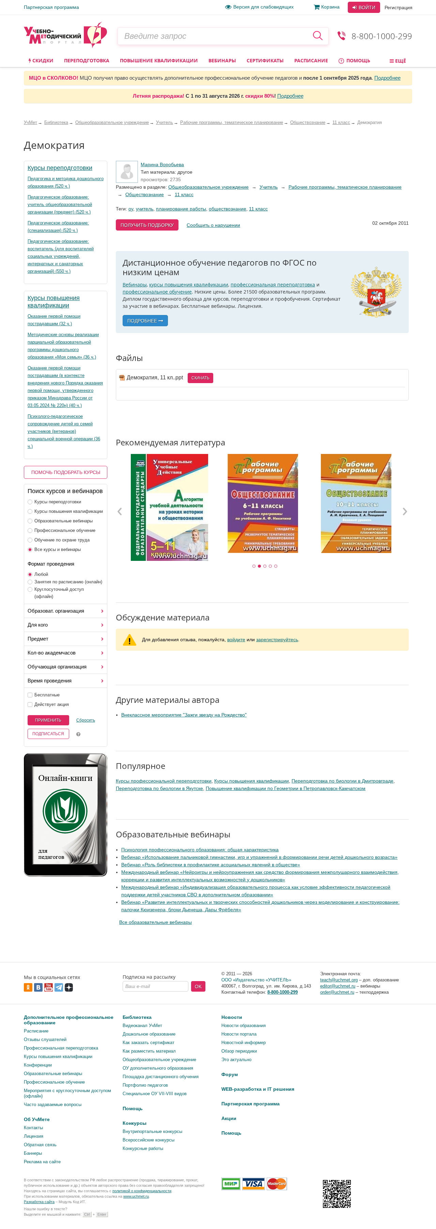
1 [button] (254, 566)
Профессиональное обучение (64, 530)
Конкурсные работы (143, 1148)
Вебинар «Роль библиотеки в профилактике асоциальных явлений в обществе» (210, 864)
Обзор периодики (239, 1051)
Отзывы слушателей (45, 1039)
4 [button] (270, 566)
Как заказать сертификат (148, 1042)
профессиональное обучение (157, 291)
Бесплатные (47, 694)
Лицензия (33, 1136)
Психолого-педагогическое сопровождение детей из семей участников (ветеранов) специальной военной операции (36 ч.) (64, 431)
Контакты (33, 1127)
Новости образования (243, 1025)
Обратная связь (40, 1144)
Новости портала (238, 1034)
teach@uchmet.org (339, 979)
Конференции (38, 1065)
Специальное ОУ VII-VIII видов (155, 1093)
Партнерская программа (51, 7)
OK (198, 986)
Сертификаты (265, 60)
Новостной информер (243, 1042)
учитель (144, 208)
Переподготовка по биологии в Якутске (159, 788)
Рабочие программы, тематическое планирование (345, 187)
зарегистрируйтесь (277, 639)
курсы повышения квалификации (188, 284)
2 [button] (259, 566)
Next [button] (405, 511)
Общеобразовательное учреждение (208, 187)
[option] (169, 507)
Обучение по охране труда (62, 539)
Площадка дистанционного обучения (161, 1076)
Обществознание (144, 194)
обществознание (227, 208)
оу (130, 208)
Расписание (311, 60)
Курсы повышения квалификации (68, 511)
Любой (41, 574)
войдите (236, 639)
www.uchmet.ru (136, 1196)
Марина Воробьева (162, 164)
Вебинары (222, 60)
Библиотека (137, 1017)
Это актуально (236, 1059)
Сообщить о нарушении (213, 225)
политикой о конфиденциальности (141, 1191)
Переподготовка (86, 60)
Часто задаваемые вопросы (52, 1104)
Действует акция (51, 704)
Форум (229, 1074)
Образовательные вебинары (63, 520)
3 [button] (265, 566)
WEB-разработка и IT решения (257, 1089)
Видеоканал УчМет (142, 1025)
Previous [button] (120, 511)
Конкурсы (134, 1123)
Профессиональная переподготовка (61, 1048)
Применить (48, 720)
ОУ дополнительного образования (158, 1068)
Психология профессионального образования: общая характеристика (200, 849)
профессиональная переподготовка (273, 284)
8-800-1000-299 (382, 36)
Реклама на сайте (42, 1161)
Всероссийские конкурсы (148, 1140)
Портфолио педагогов (145, 1085)
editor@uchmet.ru (337, 986)
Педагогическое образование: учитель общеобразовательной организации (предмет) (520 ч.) (60, 204)
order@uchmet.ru (337, 992)
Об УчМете (37, 1119)
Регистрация (398, 7)
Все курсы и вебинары (57, 549)
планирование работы (181, 208)
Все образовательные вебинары (155, 922)
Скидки (42, 60)
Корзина (330, 7)
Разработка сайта (39, 1202)
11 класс (184, 194)
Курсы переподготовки (60, 167)
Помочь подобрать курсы (65, 472)
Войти (366, 7)
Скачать (200, 378)
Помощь (357, 60)
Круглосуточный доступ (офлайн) (59, 593)
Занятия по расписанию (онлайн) (68, 581)
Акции (228, 1118)
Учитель (269, 187)
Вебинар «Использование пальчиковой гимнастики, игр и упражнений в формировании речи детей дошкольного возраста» (259, 857)
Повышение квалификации (159, 60)
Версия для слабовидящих (263, 7)
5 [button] (276, 566)
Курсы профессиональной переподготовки (164, 781)
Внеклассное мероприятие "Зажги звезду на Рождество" (184, 715)
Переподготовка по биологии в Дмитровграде (342, 781)
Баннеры (33, 1153)
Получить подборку (147, 225)
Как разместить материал (149, 1051)
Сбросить (85, 720)
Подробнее (387, 78)
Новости (231, 1017)
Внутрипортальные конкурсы (152, 1131)
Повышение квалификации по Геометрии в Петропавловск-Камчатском (285, 788)
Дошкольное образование (149, 1034)
